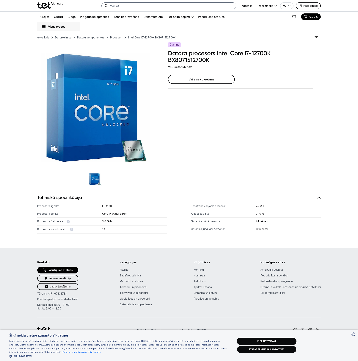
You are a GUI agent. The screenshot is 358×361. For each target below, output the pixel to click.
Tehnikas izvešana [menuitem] (126, 17)
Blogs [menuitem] (72, 17)
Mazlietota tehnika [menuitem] (131, 281)
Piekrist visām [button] (266, 341)
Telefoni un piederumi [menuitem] (133, 287)
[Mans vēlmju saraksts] (294, 17)
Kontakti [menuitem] (247, 6)
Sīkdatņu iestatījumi (272, 292)
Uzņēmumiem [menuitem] (153, 17)
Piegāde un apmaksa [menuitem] (94, 17)
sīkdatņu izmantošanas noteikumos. (81, 352)
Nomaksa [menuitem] (199, 275)
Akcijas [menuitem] (44, 17)
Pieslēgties (310, 5)
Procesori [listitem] (116, 37)
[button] (286, 5)
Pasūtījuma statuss (211, 17)
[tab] (179, 215)
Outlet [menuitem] (58, 17)
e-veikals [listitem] (43, 37)
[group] (267, 5)
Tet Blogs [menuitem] (200, 281)
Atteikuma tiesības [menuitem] (271, 269)
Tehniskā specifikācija (59, 197)
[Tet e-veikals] (50, 5)
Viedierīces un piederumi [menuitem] (135, 298)
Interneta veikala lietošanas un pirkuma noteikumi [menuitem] (290, 287)
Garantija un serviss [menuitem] (206, 292)
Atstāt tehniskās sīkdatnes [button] (267, 349)
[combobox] (353, 334)
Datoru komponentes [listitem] (90, 37)
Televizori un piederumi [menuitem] (134, 292)
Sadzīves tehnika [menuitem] (130, 275)
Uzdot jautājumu (60, 286)
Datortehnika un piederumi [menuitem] (136, 304)
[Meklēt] (106, 6)
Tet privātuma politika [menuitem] (273, 275)
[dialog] (179, 345)
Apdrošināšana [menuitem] (203, 287)
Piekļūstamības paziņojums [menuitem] (276, 281)
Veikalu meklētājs (60, 278)
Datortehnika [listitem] (63, 37)
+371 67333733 (57, 293)
